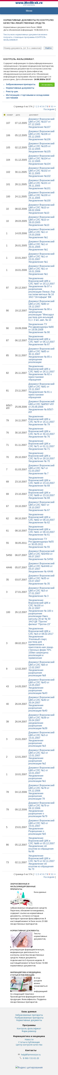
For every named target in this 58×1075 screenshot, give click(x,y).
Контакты (30, 1050)
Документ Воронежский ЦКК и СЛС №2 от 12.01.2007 (41, 757)
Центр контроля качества (29, 1044)
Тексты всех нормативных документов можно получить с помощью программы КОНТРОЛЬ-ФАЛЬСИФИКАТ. (25, 37)
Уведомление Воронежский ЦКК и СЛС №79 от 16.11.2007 (41, 420)
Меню (29, 11)
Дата (18, 115)
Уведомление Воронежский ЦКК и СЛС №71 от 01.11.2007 (41, 445)
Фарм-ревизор (29, 1031)
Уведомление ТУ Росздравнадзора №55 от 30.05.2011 (41, 543)
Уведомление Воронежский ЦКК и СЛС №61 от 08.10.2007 (41, 530)
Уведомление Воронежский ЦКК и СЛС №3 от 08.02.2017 (41, 643)
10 (51, 106)
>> (54, 106)
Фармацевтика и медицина (29, 1036)
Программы (29, 1025)
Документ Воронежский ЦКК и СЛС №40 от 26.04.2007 (41, 704)
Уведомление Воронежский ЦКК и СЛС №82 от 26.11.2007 (41, 373)
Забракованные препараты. (21, 84)
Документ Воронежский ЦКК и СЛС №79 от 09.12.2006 (41, 809)
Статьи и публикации (29, 1042)
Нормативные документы (20, 88)
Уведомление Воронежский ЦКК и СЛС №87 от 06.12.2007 (41, 340)
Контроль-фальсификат (29, 1028)
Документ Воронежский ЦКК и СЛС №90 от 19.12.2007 (41, 310)
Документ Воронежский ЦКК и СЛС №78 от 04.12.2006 (41, 792)
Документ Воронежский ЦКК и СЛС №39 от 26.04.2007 (41, 722)
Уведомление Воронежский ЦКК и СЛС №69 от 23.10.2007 (41, 481)
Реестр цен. (12, 91)
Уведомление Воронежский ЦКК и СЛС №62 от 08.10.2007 (41, 518)
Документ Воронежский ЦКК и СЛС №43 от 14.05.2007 (41, 686)
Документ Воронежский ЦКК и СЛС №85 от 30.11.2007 (41, 355)
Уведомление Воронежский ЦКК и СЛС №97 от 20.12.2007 (41, 287)
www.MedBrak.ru (29, 3)
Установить (47, 84)
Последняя (48, 109)
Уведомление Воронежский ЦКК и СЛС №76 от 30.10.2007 (41, 432)
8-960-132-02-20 (31, 1058)
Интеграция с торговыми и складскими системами (27, 96)
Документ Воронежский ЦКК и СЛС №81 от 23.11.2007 (41, 391)
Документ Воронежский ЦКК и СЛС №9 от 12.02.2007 (41, 669)
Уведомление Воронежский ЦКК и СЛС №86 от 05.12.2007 (41, 845)
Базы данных (29, 1011)
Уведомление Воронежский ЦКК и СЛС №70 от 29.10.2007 (41, 457)
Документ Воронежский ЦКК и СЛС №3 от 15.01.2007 (41, 739)
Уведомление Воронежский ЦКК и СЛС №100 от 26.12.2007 (40, 612)
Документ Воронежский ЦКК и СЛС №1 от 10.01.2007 (41, 774)
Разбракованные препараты (29, 1017)
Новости (29, 1039)
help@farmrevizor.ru (31, 1054)
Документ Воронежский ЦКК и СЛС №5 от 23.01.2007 (41, 827)
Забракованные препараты (29, 1015)
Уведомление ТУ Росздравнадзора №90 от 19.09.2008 (41, 328)
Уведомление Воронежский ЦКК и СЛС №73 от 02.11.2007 (41, 862)
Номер (10, 115)
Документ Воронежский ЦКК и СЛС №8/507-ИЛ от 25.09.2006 (41, 406)
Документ (33, 115)
